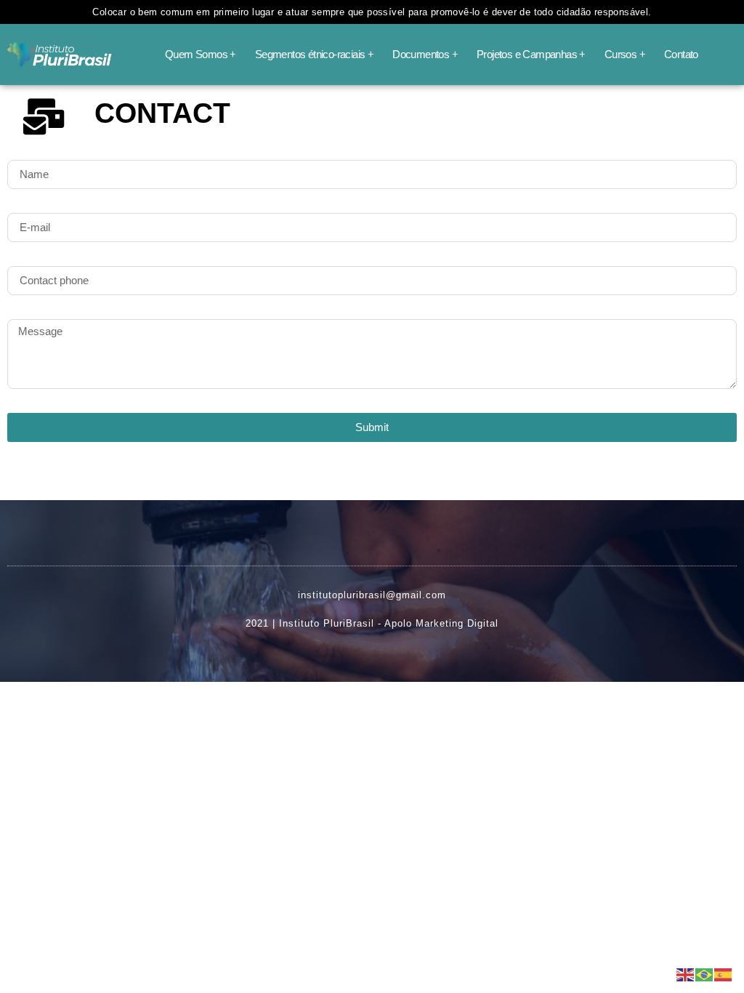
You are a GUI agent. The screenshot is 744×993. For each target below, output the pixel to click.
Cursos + (624, 54)
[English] (685, 973)
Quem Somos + (200, 54)
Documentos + (425, 54)
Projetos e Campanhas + (531, 54)
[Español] (723, 973)
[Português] (704, 973)
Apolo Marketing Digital (441, 623)
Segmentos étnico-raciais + (314, 54)
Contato (681, 54)
